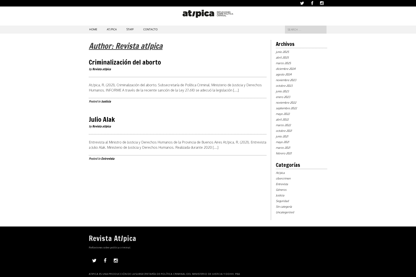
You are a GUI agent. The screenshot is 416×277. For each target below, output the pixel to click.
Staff (130, 29)
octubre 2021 (284, 130)
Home (93, 29)
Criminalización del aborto (125, 62)
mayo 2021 (282, 142)
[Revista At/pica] (208, 16)
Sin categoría (284, 206)
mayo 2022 (283, 114)
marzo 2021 (283, 147)
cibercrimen (283, 178)
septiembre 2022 (286, 108)
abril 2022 (282, 119)
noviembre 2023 (286, 80)
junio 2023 (282, 91)
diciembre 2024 (286, 68)
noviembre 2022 (286, 102)
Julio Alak (102, 119)
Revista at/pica (101, 69)
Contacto (150, 29)
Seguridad (282, 201)
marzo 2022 (283, 125)
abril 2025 (282, 57)
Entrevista (107, 158)
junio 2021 (282, 136)
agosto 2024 (284, 74)
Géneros (281, 189)
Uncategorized (285, 212)
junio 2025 (282, 52)
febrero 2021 (284, 153)
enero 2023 (283, 97)
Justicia (106, 101)
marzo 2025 (283, 63)
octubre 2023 (284, 85)
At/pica (112, 29)
